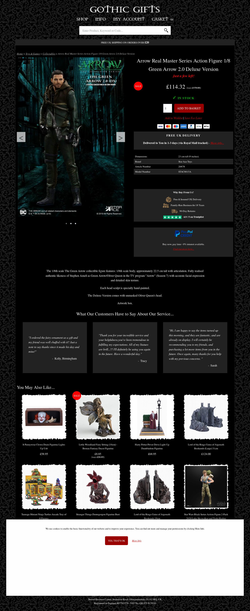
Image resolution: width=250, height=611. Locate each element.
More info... (217, 143)
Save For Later (193, 118)
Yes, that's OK (116, 540)
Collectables (49, 53)
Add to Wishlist (173, 118)
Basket (162, 19)
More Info (136, 540)
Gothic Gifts (125, 10)
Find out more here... (183, 249)
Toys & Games (33, 53)
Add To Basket (189, 108)
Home (20, 53)
